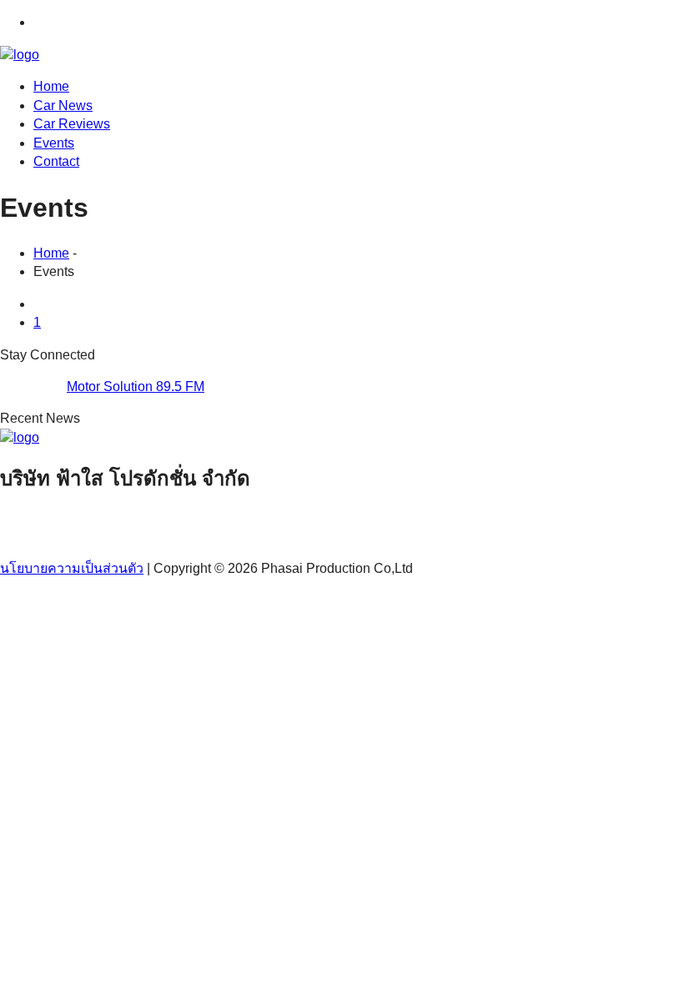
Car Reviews (71, 124)
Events (53, 143)
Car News (63, 105)
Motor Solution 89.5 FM (135, 386)
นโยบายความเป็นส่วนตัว (71, 568)
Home (51, 86)
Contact (56, 161)
